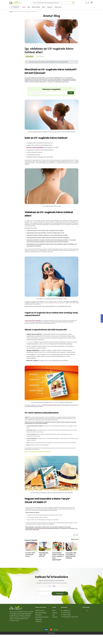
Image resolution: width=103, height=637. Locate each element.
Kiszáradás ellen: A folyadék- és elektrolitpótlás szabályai (71, 555)
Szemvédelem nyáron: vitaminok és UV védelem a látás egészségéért (58, 556)
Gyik (53, 614)
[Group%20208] (87, 611)
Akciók (24, 7)
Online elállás (38, 621)
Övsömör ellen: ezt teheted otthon (30, 554)
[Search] (73, 3)
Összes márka (57, 7)
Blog (29, 7)
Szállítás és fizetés (39, 610)
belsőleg (36, 528)
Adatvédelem (38, 614)
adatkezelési (47, 583)
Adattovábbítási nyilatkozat (41, 617)
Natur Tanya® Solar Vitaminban (33, 320)
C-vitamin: (29, 342)
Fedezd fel (54, 617)
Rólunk (43, 7)
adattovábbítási (57, 583)
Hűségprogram (38, 619)
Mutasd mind (74, 539)
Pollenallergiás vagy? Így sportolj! (43, 554)
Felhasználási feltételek (40, 612)
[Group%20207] (83, 611)
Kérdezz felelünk (36, 7)
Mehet (70, 92)
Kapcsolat (49, 7)
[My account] (88, 2)
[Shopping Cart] (91, 3)
